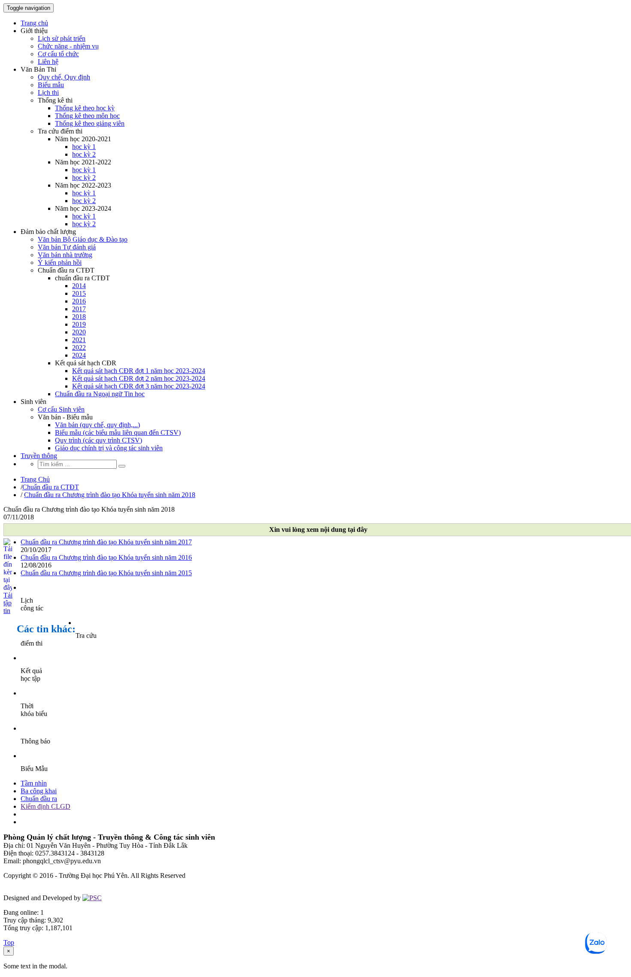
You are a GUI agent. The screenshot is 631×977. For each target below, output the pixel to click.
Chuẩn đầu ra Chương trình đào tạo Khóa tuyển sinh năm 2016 (106, 557)
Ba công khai (39, 791)
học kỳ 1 (84, 146)
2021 (79, 339)
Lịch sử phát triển (61, 38)
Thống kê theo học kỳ (85, 108)
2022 (79, 347)
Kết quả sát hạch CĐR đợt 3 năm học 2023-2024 (138, 386)
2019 (79, 324)
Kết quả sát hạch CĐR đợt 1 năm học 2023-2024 (138, 370)
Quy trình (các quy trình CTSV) (98, 440)
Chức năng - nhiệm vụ (68, 46)
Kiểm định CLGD (45, 806)
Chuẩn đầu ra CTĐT (50, 487)
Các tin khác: (46, 628)
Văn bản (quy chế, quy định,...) (97, 424)
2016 (79, 301)
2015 (79, 293)
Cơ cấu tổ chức (58, 54)
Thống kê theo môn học (87, 115)
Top (8, 942)
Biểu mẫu (51, 84)
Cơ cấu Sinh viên (61, 409)
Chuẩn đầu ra (39, 798)
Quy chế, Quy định (64, 77)
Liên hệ (48, 61)
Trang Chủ (35, 479)
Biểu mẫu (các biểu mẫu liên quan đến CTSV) (118, 432)
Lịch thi (48, 92)
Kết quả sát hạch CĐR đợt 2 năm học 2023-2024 (138, 378)
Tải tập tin (7, 603)
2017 (79, 309)
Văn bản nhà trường (65, 254)
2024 (79, 355)
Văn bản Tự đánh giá (67, 247)
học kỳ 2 (84, 154)
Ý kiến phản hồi (60, 262)
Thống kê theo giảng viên (89, 123)
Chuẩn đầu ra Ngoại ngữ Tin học (100, 393)
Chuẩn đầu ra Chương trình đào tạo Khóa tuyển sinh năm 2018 (109, 494)
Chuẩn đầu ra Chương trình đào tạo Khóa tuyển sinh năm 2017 (106, 542)
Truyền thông (39, 455)
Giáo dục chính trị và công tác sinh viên (109, 448)
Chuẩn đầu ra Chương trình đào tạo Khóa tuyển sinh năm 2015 (106, 572)
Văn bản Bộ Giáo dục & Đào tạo (82, 239)
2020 (79, 332)
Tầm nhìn (34, 783)
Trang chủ (34, 23)
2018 (79, 316)
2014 (79, 285)
